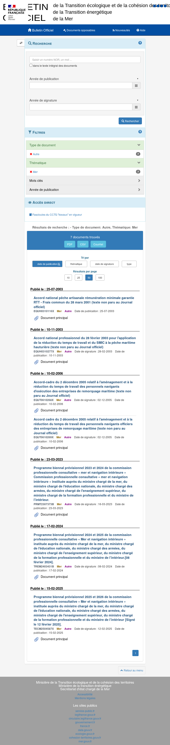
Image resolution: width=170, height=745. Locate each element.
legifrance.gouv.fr (85, 714)
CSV (83, 244)
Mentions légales (85, 698)
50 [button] (89, 277)
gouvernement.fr (85, 722)
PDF (69, 244)
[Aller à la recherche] (162, 5)
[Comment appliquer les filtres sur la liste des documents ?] (140, 132)
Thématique (37, 162)
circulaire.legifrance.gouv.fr (85, 718)
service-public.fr (85, 711)
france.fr (85, 726)
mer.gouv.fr (85, 741)
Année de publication (44, 189)
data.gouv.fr (85, 730)
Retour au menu (133, 670)
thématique (76, 264)
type (129, 264)
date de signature (104, 264)
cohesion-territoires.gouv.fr (85, 737)
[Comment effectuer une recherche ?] (140, 43)
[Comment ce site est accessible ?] (155, 5)
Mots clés (36, 180)
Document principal (54, 317)
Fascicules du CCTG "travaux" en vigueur (57, 214)
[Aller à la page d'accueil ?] (165, 5)
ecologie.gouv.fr (85, 733)
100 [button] (100, 277)
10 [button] (68, 277)
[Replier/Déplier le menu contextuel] (21, 42)
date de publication (47, 264)
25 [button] (78, 277)
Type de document (42, 145)
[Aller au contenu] (158, 5)
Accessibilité (85, 694)
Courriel (98, 244)
